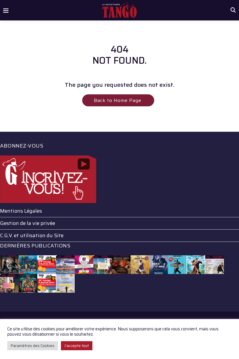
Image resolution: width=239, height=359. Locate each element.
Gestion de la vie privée (27, 223)
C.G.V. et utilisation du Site (32, 235)
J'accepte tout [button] (76, 346)
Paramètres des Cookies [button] (33, 346)
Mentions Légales (21, 211)
